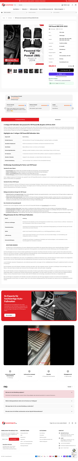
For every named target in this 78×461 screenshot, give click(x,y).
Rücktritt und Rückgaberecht (26, 443)
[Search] (15, 5)
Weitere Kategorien (58, 9)
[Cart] (75, 5)
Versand (57, 83)
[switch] (74, 456)
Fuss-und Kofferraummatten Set (46, 9)
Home (4, 17)
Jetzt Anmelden (13, 439)
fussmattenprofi (45, 205)
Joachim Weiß (55, 104)
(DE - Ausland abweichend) (64, 80)
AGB (21, 435)
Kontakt (69, 386)
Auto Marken (16, 9)
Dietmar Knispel (10, 104)
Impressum (22, 439)
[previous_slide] (5, 108)
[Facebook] (69, 423)
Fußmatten (24, 9)
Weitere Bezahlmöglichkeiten (61, 76)
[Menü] (76, 449)
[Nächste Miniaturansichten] (42, 71)
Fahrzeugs (26, 130)
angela (31, 104)
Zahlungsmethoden (24, 445)
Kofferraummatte (34, 9)
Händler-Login (66, 4)
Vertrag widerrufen (24, 433)
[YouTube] (75, 423)
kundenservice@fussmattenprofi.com (68, 445)
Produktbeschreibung (20, 119)
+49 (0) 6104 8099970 (72, 0)
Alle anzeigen (9, 315)
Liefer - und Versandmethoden (26, 441)
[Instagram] (72, 423)
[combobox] (38, 5)
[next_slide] (72, 108)
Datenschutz (22, 437)
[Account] (72, 5)
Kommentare (58, 119)
